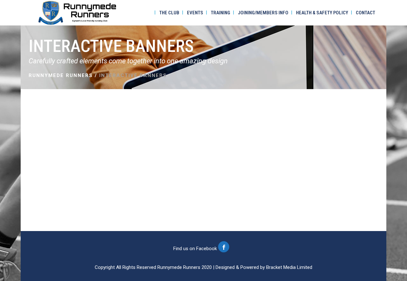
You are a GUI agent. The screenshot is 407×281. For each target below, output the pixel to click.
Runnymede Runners (61, 75)
